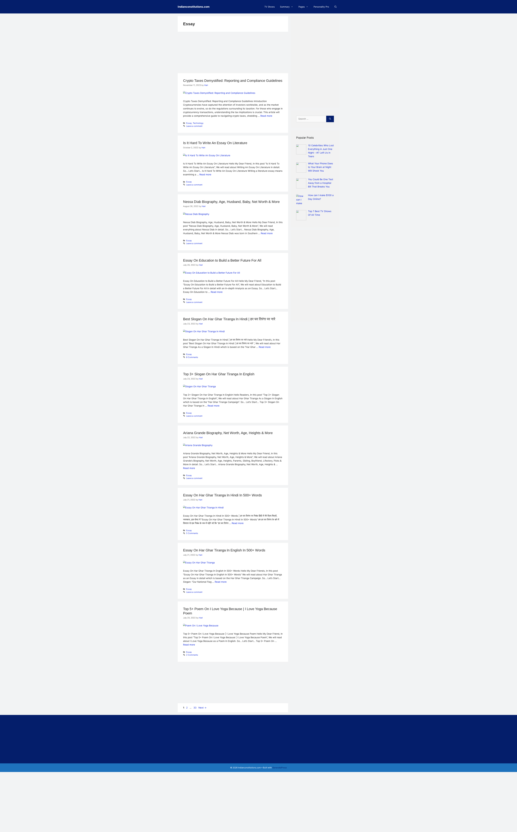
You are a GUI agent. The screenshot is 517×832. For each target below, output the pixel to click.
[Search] (330, 119)
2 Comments (192, 655)
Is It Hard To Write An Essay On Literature (215, 143)
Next (202, 707)
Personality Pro (321, 6)
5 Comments (192, 533)
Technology (198, 123)
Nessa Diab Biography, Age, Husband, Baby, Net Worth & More (231, 202)
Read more (266, 116)
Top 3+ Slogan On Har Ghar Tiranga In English (218, 374)
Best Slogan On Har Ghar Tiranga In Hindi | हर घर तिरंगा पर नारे (229, 319)
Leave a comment (194, 126)
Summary (285, 6)
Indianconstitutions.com (193, 6)
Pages (301, 6)
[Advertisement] (233, 53)
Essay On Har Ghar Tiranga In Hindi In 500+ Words (222, 495)
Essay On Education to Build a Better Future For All (222, 260)
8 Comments (192, 357)
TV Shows (269, 6)
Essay (189, 123)
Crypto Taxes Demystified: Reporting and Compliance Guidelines (232, 81)
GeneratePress (279, 767)
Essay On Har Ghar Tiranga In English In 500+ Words (224, 550)
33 (195, 707)
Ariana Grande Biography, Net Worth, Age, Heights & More (228, 433)
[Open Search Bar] (335, 7)
